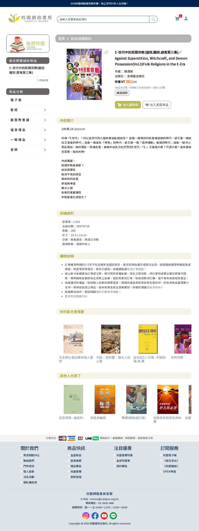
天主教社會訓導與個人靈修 (76, 359)
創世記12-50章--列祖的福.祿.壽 (150, 359)
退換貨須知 (154, 287)
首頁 (61, 38)
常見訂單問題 (135, 269)
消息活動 (28, 477)
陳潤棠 (128, 71)
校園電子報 (170, 455)
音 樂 (13, 149)
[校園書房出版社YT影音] (104, 517)
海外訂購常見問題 (107, 292)
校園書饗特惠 (124, 455)
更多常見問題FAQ (76, 296)
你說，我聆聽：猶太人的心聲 (113, 359)
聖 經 (13, 109)
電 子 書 (15, 99)
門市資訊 (28, 466)
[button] (106, 52)
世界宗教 (177, 357)
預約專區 (121, 466)
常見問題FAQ (31, 455)
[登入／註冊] (186, 19)
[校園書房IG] (86, 517)
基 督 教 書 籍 (19, 119)
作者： (119, 71)
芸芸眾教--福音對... (72, 417)
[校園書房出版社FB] (95, 517)
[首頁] (30, 17)
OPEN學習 (169, 471)
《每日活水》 (171, 460)
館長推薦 (76, 460)
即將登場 (76, 477)
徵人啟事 (28, 471)
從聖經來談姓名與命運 (167, 419)
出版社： (121, 76)
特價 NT (120, 82)
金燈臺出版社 (136, 76)
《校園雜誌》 (171, 466)
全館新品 (76, 455)
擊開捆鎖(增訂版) (134, 417)
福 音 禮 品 (17, 129)
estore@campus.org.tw (104, 499)
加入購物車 (129, 104)
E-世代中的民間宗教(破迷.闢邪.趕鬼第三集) (27, 70)
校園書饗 (76, 471)
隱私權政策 (30, 482)
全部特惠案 (123, 460)
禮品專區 (76, 466)
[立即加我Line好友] (113, 517)
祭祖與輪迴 (98, 417)
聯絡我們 (28, 460)
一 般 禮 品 (17, 139)
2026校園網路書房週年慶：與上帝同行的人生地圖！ (99, 3)
